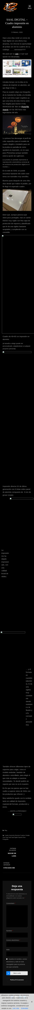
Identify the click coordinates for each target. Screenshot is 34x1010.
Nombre (9, 931)
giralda (27, 835)
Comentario (10, 903)
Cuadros (22, 835)
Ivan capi (5, 837)
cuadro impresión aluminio (12, 835)
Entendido (24, 1008)
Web (8, 950)
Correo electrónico (13, 940)
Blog (6, 830)
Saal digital (14, 837)
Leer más (15, 1008)
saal (9, 837)
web (16, 54)
